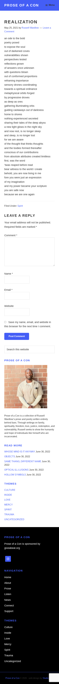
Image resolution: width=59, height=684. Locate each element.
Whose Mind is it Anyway (19, 451)
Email (8, 289)
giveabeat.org (12, 548)
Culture (9, 490)
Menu (52, 5)
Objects (9, 456)
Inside (8, 495)
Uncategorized (14, 519)
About (7, 582)
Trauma (9, 514)
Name (8, 273)
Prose (7, 588)
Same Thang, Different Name (22, 461)
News (7, 599)
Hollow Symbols (15, 474)
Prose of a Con (21, 5)
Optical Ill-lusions (16, 470)
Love (7, 500)
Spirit (20, 206)
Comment (10, 235)
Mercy (8, 504)
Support (8, 611)
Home (7, 577)
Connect (9, 605)
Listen (7, 594)
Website (9, 306)
